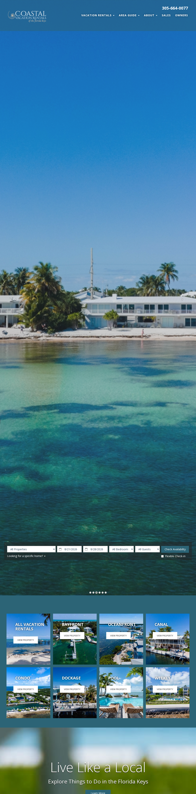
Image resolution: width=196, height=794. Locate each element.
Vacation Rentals (97, 15)
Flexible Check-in (175, 556)
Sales (166, 15)
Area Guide (128, 15)
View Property (25, 640)
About (149, 15)
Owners (181, 15)
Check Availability (175, 549)
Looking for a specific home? (25, 556)
